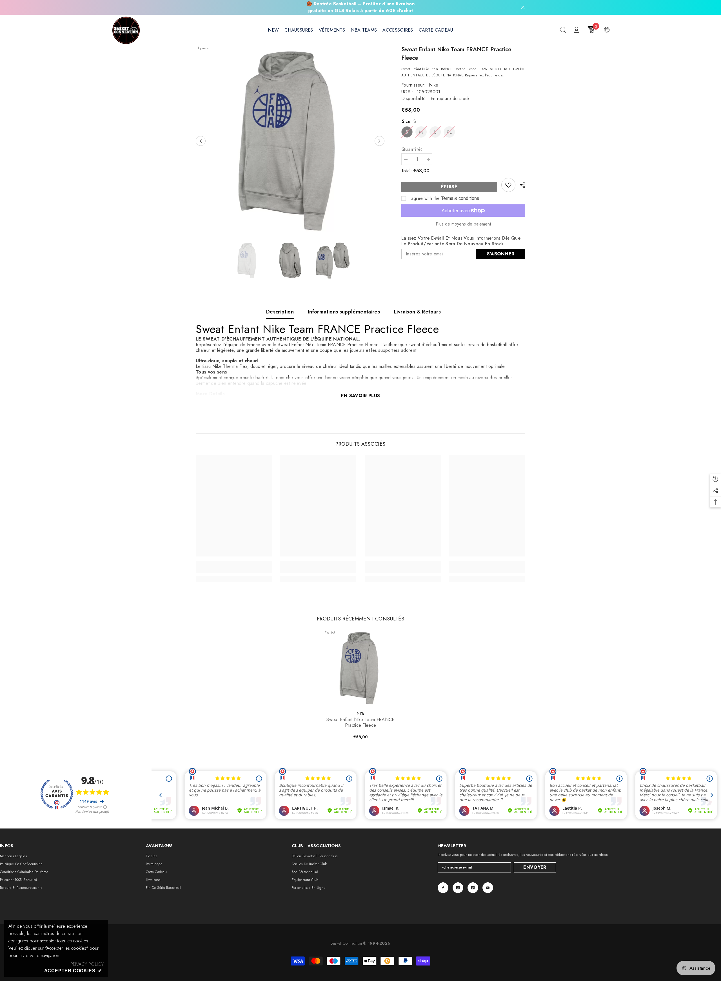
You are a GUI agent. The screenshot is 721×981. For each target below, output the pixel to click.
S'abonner (501, 254)
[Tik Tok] (473, 887)
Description (280, 311)
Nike (433, 85)
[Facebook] (443, 887)
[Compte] (577, 30)
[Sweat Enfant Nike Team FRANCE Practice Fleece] (360, 668)
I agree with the (424, 198)
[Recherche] (563, 29)
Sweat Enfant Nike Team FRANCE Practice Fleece (360, 722)
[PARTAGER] (520, 185)
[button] (201, 141)
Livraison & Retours (417, 311)
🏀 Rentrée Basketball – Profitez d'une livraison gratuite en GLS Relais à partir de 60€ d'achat (360, 7)
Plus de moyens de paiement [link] (463, 224)
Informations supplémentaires (344, 311)
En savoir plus (360, 395)
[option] (290, 141)
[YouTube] (487, 887)
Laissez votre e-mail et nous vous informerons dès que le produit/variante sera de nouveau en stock (460, 241)
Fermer (522, 7)
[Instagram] (458, 887)
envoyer (534, 867)
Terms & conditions (460, 198)
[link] (508, 185)
